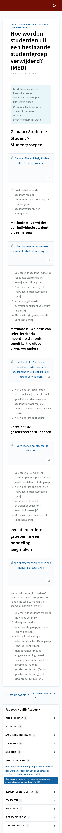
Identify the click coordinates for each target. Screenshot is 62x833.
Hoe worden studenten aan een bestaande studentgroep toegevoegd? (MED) (27, 772)
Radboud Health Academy (32, 24)
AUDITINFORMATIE (16, 825)
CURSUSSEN (13, 743)
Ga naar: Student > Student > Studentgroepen (29, 138)
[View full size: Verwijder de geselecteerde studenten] (31, 453)
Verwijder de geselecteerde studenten (31, 430)
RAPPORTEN (13, 809)
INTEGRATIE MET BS (17, 817)
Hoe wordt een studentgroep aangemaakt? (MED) (30, 766)
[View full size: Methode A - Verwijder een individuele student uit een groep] (31, 253)
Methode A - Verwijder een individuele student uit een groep (30, 227)
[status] (31, 104)
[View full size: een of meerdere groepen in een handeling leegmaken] (31, 572)
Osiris (14, 24)
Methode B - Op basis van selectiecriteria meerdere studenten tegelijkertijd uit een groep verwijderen (31, 339)
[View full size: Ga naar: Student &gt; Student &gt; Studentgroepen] (31, 168)
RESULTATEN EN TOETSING (21, 792)
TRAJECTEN (13, 800)
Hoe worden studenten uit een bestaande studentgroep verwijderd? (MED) (30, 50)
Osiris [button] (6, 2)
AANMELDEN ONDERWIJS (19, 735)
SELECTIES (12, 752)
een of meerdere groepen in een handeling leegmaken (26, 540)
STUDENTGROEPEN (20, 27)
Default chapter (15, 718)
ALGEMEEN (13, 726)
